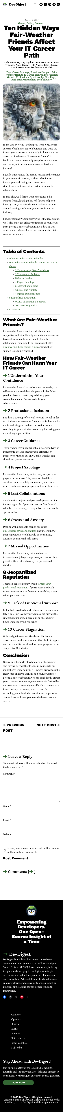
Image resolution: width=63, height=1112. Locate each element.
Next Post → (48, 725)
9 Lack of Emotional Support (30, 301)
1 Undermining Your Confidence (32, 270)
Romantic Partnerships (23, 79)
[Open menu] (35, 4)
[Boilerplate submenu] (24, 1038)
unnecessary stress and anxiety (19, 531)
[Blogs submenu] (18, 1024)
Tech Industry (44, 79)
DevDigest (17, 4)
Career (21, 23)
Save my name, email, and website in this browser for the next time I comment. (33, 850)
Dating (29, 23)
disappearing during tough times (20, 347)
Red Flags (50, 77)
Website (7, 834)
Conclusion (15, 309)
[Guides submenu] (20, 1014)
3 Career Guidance (25, 278)
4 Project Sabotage (24, 282)
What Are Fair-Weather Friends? (26, 258)
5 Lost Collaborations (26, 286)
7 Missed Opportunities (27, 294)
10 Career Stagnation (26, 305)
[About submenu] (19, 1033)
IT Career (29, 74)
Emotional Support (40, 72)
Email (7, 820)
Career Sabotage (20, 72)
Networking (41, 74)
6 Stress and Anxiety (26, 290)
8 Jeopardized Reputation (22, 297)
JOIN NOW (18, 1082)
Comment (9, 773)
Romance (40, 23)
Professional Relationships (30, 77)
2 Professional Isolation (27, 274)
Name (7, 806)
